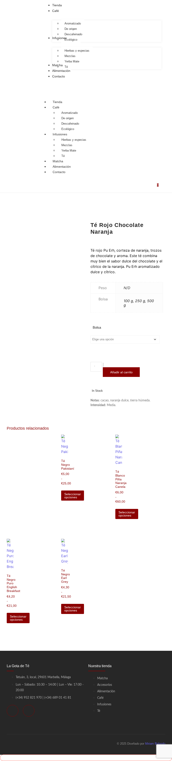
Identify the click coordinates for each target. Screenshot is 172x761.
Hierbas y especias (73, 139)
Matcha (58, 161)
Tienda (57, 102)
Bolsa (97, 327)
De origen (67, 118)
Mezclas (66, 145)
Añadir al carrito (121, 372)
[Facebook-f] (12, 711)
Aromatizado (69, 112)
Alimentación (62, 166)
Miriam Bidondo (155, 743)
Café (56, 107)
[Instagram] (28, 711)
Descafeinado (70, 123)
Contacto (59, 172)
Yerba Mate (68, 150)
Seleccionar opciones (72, 495)
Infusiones (60, 134)
